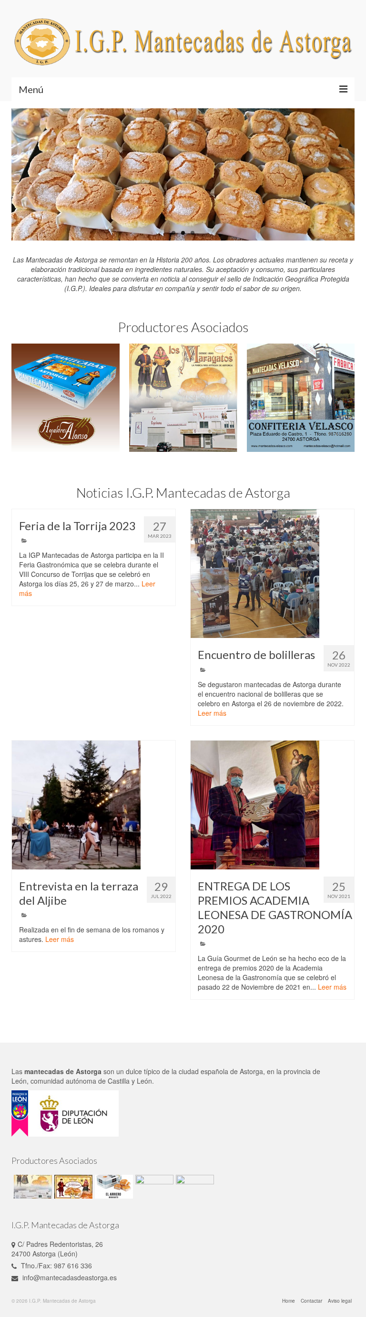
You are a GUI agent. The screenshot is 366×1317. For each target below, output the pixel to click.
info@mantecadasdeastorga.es (68, 1277)
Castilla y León (130, 1081)
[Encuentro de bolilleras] (272, 573)
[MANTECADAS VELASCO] (301, 398)
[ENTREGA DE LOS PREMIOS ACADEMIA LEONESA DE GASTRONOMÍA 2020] (272, 805)
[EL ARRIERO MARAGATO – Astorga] (112, 1187)
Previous (22, 175)
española (214, 1071)
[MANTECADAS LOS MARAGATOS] (183, 398)
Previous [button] (19, 398)
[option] (65, 398)
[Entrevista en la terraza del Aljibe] (93, 805)
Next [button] (346, 398)
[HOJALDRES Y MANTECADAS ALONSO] (65, 398)
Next (344, 175)
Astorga (251, 1071)
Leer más (212, 713)
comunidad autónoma (63, 1081)
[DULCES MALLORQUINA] (72, 1187)
